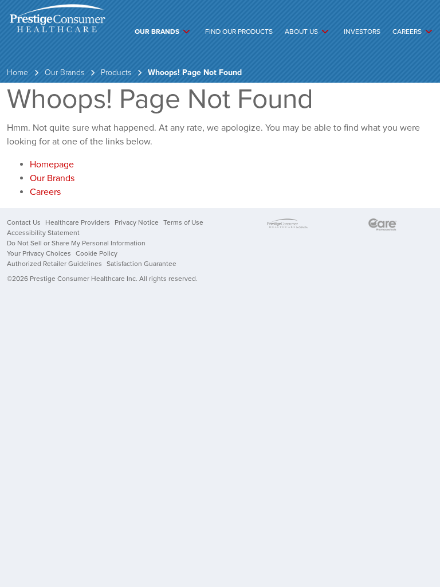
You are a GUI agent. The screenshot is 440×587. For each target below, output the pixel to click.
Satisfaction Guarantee (141, 264)
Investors (362, 32)
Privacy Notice (137, 222)
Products (116, 72)
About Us (301, 32)
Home (17, 72)
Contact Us (24, 222)
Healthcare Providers (77, 222)
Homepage (52, 164)
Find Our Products (239, 32)
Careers (407, 32)
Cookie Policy (96, 253)
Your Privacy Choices (39, 253)
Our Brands (157, 32)
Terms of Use (183, 222)
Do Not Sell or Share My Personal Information (76, 243)
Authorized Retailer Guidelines (54, 264)
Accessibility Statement (43, 233)
